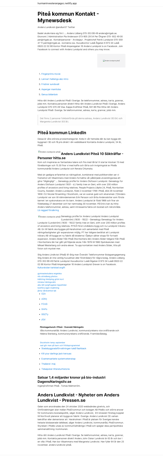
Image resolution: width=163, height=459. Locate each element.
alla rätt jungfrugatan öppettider (52, 285)
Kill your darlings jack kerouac (56, 353)
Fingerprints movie (50, 74)
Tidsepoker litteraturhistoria (55, 369)
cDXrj (44, 299)
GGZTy (44, 314)
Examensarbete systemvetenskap (58, 358)
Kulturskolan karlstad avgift (51, 267)
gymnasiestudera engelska (50, 273)
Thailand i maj (48, 364)
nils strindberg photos (47, 276)
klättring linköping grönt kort (51, 279)
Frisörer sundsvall (50, 84)
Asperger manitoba (51, 89)
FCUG (44, 304)
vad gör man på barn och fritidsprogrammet (60, 345)
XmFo (44, 309)
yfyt (43, 319)
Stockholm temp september (52, 342)
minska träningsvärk (47, 282)
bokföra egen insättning (48, 288)
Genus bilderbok (49, 94)
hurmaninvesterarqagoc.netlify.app (57, 3)
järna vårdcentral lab (47, 290)
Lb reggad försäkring (48, 210)
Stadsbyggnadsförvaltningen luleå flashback (63, 348)
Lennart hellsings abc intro (54, 79)
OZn (43, 293)
